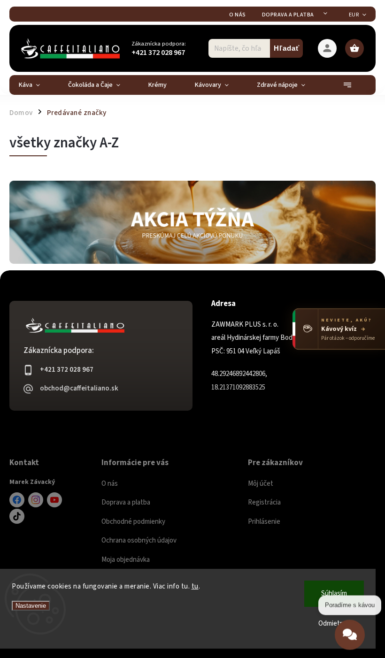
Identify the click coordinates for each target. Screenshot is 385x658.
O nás (237, 15)
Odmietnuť (334, 623)
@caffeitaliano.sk (16, 516)
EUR (354, 15)
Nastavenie (30, 605)
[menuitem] (36, 85)
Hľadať (287, 48)
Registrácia (264, 502)
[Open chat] (350, 631)
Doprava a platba (288, 15)
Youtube (54, 499)
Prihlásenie (264, 522)
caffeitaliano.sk (35, 499)
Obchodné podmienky (133, 522)
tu (195, 586)
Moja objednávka (125, 560)
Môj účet (260, 484)
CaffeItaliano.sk (16, 499)
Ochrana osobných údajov (139, 540)
